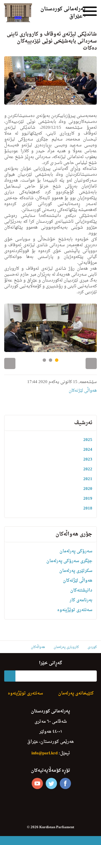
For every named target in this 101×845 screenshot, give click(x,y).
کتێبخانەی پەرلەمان (76, 693)
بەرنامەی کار (81, 600)
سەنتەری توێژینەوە (74, 610)
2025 (87, 440)
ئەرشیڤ (83, 422)
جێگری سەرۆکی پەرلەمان (69, 561)
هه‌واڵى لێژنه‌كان (83, 391)
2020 (87, 489)
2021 (87, 479)
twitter (51, 783)
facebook (65, 783)
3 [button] (56, 360)
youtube (37, 783)
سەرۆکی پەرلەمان (75, 551)
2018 (87, 508)
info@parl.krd (44, 753)
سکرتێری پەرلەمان (75, 571)
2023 (87, 460)
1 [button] (44, 360)
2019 (87, 499)
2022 (87, 469)
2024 (87, 450)
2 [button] (50, 360)
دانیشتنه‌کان (81, 590)
